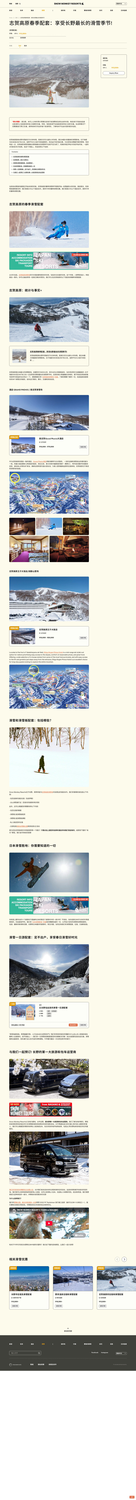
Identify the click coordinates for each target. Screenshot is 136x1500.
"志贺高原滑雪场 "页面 (50, 377)
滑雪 (43, 10)
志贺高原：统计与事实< (21, 160)
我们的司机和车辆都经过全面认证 (21, 1190)
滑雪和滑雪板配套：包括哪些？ (23, 163)
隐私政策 (41, 1364)
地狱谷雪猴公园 (22, 826)
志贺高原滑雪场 (24, 275)
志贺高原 (54, 1011)
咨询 (132, 1497)
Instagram (104, 1352)
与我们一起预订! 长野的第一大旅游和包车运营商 (29, 172)
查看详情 (83, 447)
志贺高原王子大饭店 (48, 629)
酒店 (32, 10)
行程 (74, 10)
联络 (10, 4)
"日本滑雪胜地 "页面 (39, 922)
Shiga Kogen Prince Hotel (53, 652)
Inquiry (113, 73)
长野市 (49, 1013)
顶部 (19, 45)
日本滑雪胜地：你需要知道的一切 (24, 166)
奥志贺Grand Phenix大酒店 (51, 438)
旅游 (10, 10)
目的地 (63, 10)
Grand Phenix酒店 (39, 461)
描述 (25, 45)
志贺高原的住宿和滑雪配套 (111, 1294)
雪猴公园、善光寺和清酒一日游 (25, 1202)
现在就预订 (73, 1025)
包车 (21, 10)
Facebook (94, 1352)
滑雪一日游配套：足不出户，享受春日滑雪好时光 (29, 169)
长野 (48, 1011)
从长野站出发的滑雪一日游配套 (53, 1007)
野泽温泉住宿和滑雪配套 (66, 1294)
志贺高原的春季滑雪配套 (21, 157)
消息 (111, 10)
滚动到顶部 (68, 1331)
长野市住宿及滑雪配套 (21, 1294)
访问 (100, 10)
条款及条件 (53, 1364)
